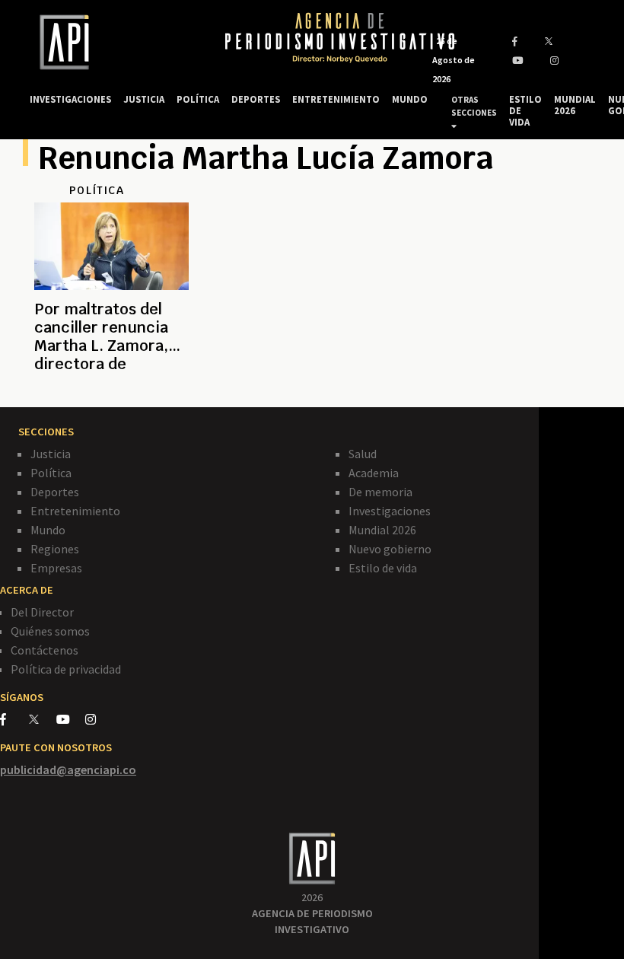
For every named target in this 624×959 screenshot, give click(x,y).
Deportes (54, 491)
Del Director (42, 612)
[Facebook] (14, 719)
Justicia (50, 453)
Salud (363, 453)
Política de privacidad (66, 669)
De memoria (380, 491)
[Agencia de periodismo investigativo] (112, 42)
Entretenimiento (75, 510)
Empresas (56, 567)
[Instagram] (98, 719)
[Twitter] (41, 719)
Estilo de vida (383, 567)
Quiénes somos (50, 631)
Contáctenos (44, 650)
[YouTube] (70, 719)
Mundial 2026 (382, 529)
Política (51, 472)
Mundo (47, 529)
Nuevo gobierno (390, 548)
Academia (374, 472)
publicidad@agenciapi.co (68, 769)
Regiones (54, 548)
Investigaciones (390, 510)
